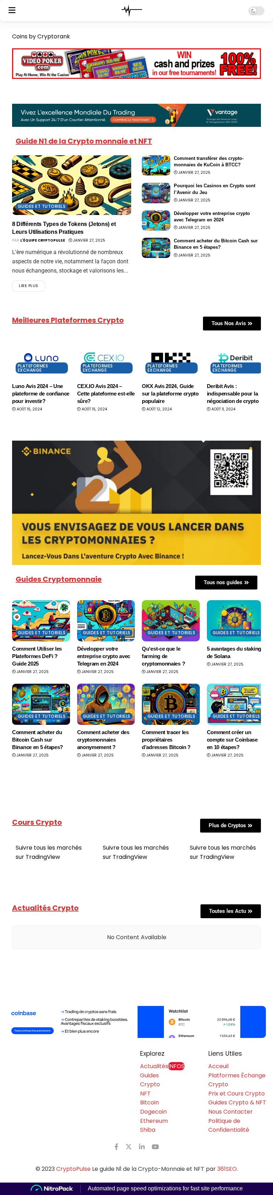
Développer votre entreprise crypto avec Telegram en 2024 (103, 656)
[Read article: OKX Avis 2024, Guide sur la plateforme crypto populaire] (171, 358)
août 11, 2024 (222, 409)
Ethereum (154, 1121)
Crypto (150, 1084)
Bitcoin (149, 1102)
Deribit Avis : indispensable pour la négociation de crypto (233, 393)
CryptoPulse (73, 1169)
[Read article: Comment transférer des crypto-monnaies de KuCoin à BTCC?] (156, 165)
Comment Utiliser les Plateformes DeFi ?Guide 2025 (37, 656)
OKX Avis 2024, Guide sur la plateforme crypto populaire (170, 393)
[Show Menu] (12, 10)
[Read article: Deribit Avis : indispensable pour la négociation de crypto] (236, 358)
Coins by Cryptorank (41, 36)
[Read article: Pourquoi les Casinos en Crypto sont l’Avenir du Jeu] (156, 193)
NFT (145, 1093)
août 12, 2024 (158, 409)
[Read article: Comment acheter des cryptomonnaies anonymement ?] (106, 704)
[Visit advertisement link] (136, 1022)
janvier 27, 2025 (88, 240)
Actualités (162, 1066)
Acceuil (218, 1066)
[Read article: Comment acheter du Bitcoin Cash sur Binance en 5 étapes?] (156, 248)
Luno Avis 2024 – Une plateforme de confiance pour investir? (40, 393)
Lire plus (32, 284)
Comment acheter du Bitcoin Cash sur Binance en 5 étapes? (37, 739)
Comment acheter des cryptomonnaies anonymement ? (103, 739)
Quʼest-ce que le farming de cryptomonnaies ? (163, 656)
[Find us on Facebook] (116, 1147)
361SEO (227, 1169)
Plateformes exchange (33, 368)
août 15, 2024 (29, 409)
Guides (149, 1075)
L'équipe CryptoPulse (42, 240)
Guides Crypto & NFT (237, 1102)
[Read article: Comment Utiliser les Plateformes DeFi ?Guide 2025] (41, 620)
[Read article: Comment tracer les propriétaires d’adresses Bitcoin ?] (171, 704)
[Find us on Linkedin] (142, 1147)
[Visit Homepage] (132, 11)
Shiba (147, 1130)
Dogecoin (153, 1112)
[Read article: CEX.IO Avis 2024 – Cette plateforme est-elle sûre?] (106, 358)
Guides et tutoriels (41, 206)
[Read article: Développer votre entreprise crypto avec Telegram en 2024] (156, 220)
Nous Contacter (230, 1112)
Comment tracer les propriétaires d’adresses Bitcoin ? (166, 739)
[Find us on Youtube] (155, 1147)
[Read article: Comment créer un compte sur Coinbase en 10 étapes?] (236, 704)
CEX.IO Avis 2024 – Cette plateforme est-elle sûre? (106, 393)
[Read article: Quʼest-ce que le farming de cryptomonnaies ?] (171, 620)
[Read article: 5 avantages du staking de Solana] (236, 620)
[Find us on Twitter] (128, 1147)
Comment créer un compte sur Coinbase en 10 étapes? (232, 739)
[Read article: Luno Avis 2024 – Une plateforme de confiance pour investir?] (41, 358)
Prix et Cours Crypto (236, 1093)
